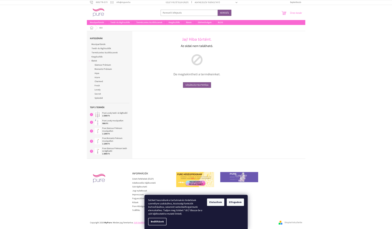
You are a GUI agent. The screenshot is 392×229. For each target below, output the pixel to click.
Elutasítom (215, 202)
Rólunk (135, 202)
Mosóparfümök (98, 44)
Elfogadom (235, 202)
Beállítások (157, 221)
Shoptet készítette (293, 222)
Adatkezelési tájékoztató (207, 2)
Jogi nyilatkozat (139, 190)
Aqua (97, 73)
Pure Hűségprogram (141, 206)
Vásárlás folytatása (197, 85)
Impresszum (138, 194)
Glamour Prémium (103, 65)
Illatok (94, 60)
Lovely (98, 89)
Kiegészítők (97, 56)
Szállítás (136, 210)
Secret (98, 93)
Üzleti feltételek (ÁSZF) (177, 2)
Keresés (224, 12)
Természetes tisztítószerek (104, 52)
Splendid (99, 98)
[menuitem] (97, 22)
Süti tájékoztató (139, 186)
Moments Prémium (103, 69)
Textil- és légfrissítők (101, 48)
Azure (97, 77)
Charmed (99, 81)
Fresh (97, 85)
